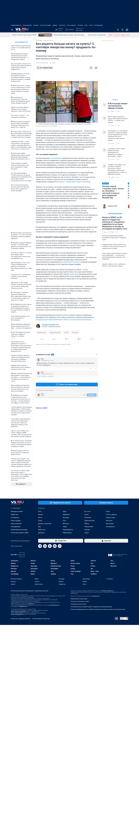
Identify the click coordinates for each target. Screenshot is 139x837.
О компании (15, 517)
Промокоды (98, 25)
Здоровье (41, 533)
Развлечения (88, 526)
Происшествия (89, 520)
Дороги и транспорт (44, 523)
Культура (66, 517)
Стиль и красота (111, 514)
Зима (64, 511)
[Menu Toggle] (12, 29)
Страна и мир (110, 517)
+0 (90, 368)
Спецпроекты (110, 526)
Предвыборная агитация (19, 530)
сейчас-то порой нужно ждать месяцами (74, 182)
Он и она (87, 511)
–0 (95, 368)
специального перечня (71, 262)
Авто (39, 511)
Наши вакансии (16, 523)
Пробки (80, 25)
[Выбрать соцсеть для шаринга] (96, 68)
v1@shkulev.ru (31, 603)
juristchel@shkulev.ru (54, 605)
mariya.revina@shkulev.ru (17, 614)
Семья (86, 533)
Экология (109, 520)
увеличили (74, 274)
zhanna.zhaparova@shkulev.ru (19, 611)
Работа (86, 523)
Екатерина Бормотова (50, 325)
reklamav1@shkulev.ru (108, 590)
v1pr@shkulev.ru (95, 596)
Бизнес (40, 514)
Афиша (54, 25)
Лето (64, 520)
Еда (39, 526)
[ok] (50, 546)
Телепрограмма (45, 25)
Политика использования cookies (80, 601)
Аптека (66, 332)
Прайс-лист (15, 514)
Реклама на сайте (17, 511)
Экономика (109, 523)
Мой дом (66, 523)
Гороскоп (62, 25)
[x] (60, 546)
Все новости (21, 42)
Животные (41, 530)
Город (40, 520)
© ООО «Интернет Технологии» (41, 618)
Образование (67, 533)
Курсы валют (71, 25)
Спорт (108, 511)
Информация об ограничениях (79, 598)
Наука (65, 526)
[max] (55, 546)
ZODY (86, 25)
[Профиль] (127, 29)
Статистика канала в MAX (19, 533)
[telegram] (40, 546)
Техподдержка (15, 526)
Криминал (66, 514)
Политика (87, 517)
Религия (87, 530)
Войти (42, 395)
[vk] (45, 546)
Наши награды (16, 520)
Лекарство (75, 332)
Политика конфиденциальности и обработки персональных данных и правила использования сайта (98, 609)
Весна (40, 517)
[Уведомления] (122, 29)
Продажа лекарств (55, 332)
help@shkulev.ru (23, 606)
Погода (35, 25)
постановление (56, 158)
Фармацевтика (41, 332)
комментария (46, 68)
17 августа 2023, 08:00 (42, 63)
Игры (91, 25)
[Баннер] (45, 35)
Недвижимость (16, 25)
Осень (86, 514)
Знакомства (27, 25)
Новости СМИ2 (41, 408)
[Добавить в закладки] (91, 68)
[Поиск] (118, 29)
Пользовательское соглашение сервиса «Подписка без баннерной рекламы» (91, 606)
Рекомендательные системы (78, 604)
